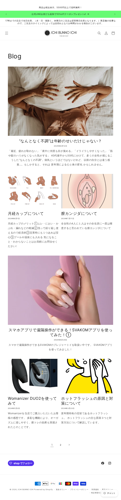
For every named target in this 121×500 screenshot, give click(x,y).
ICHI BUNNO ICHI (26, 489)
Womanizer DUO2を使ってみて (32, 401)
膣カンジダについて (79, 213)
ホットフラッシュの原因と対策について (87, 401)
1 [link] (52, 444)
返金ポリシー (61, 489)
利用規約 (95, 489)
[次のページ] (69, 444)
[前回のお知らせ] (6, 14)
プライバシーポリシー (79, 489)
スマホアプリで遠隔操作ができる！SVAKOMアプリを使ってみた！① (61, 332)
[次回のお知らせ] (114, 14)
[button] (6, 33)
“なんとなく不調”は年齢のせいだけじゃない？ (60, 141)
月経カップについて (26, 213)
